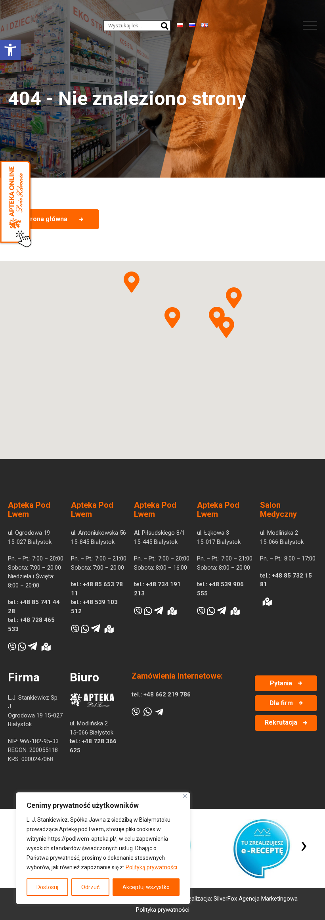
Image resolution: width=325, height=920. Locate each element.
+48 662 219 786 (167, 694)
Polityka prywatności (162, 909)
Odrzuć (90, 887)
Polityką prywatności (151, 867)
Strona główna (45, 219)
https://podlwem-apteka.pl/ (82, 839)
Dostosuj (47, 887)
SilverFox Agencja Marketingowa (256, 898)
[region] (103, 848)
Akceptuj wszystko (146, 887)
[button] (10, 50)
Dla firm (281, 703)
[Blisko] (185, 796)
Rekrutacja (281, 722)
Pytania (281, 683)
